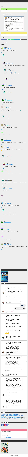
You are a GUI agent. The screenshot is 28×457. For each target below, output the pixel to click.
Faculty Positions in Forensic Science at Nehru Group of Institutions (9, 419)
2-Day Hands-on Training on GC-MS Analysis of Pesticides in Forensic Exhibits (10, 414)
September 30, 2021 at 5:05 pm (7, 48)
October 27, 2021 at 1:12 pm (7, 222)
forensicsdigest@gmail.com (15, 72)
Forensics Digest (3, 1)
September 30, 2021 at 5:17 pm (8, 55)
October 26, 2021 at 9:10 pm (8, 100)
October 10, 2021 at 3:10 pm (9, 63)
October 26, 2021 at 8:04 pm (9, 188)
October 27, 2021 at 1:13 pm (7, 229)
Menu (26, 1)
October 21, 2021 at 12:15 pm (7, 140)
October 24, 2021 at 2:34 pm (8, 180)
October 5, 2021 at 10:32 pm (7, 107)
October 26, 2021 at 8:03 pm (7, 203)
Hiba (5, 84)
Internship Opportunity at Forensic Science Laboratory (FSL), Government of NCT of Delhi (11, 418)
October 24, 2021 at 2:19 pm (7, 171)
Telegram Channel (8, 437)
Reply (1, 52)
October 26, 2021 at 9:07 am (9, 164)
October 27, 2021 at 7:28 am (9, 92)
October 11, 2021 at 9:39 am (10, 70)
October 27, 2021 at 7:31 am (8, 210)
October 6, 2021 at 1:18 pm (7, 125)
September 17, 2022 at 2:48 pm (7, 244)
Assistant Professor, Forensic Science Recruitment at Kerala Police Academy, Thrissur (11, 417)
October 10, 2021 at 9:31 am (7, 132)
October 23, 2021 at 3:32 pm (7, 147)
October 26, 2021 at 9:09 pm (8, 85)
